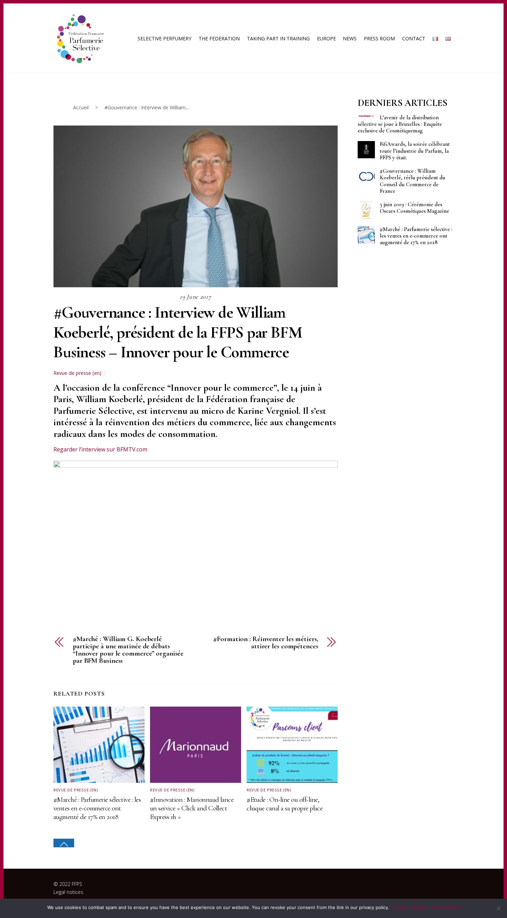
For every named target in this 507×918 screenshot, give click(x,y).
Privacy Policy (445, 907)
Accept (400, 907)
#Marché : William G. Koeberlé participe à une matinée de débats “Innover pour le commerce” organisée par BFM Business (128, 650)
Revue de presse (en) (77, 373)
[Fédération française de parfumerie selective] (79, 37)
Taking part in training (278, 38)
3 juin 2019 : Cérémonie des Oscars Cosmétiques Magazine (414, 207)
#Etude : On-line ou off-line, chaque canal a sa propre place (284, 803)
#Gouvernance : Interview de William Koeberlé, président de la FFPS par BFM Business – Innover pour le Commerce (177, 332)
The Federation (219, 38)
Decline (419, 907)
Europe (326, 38)
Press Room (379, 38)
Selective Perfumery (164, 38)
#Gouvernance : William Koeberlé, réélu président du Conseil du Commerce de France (412, 181)
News (350, 38)
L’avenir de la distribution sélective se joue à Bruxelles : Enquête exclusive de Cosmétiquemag (400, 124)
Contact (413, 38)
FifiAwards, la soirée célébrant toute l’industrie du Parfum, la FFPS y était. (415, 151)
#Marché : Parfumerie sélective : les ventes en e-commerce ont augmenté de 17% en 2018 (97, 808)
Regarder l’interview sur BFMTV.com (100, 449)
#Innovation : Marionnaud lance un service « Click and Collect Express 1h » (191, 808)
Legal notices (68, 892)
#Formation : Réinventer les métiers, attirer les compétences (265, 643)
